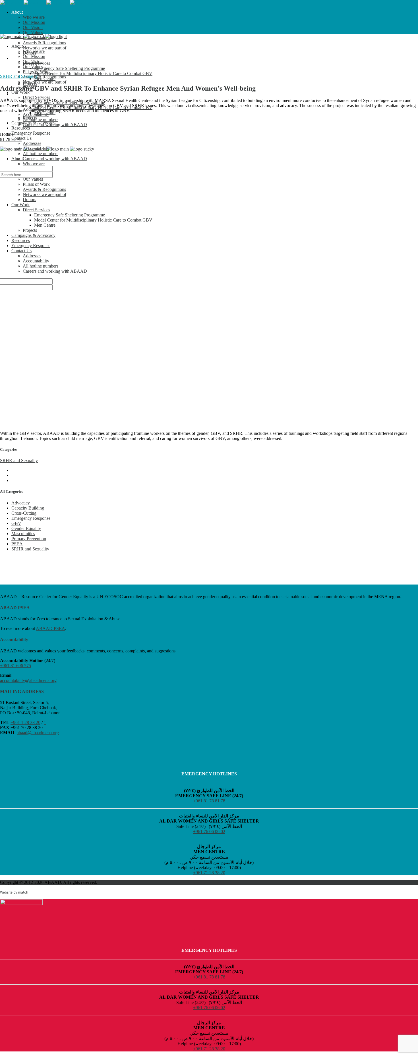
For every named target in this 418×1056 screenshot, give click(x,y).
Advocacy (20, 502)
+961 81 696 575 (15, 665)
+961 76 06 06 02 (209, 831)
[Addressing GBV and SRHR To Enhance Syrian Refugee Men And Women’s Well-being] (209, 272)
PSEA (17, 543)
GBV (16, 523)
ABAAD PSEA (50, 628)
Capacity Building (27, 508)
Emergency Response (30, 518)
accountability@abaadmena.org (28, 680)
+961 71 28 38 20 (209, 872)
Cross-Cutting (23, 513)
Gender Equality (26, 528)
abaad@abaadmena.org (38, 732)
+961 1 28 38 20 (25, 722)
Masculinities (23, 533)
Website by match (14, 892)
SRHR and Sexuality (19, 76)
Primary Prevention (28, 538)
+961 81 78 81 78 (209, 800)
